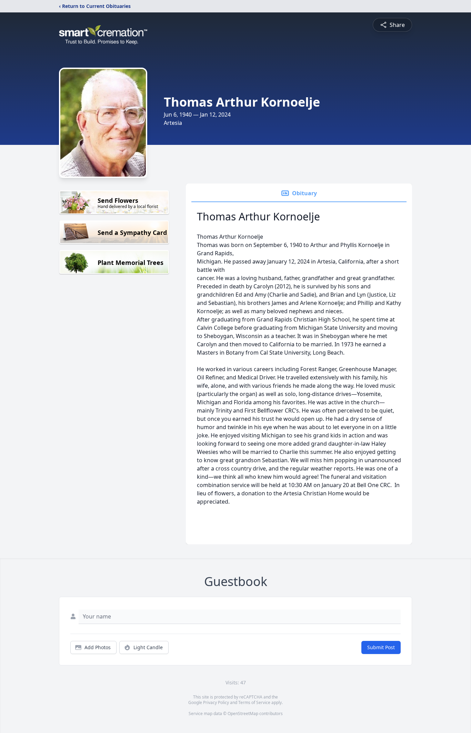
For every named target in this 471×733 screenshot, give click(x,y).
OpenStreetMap (243, 713)
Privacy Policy (216, 702)
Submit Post (381, 647)
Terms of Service (254, 702)
